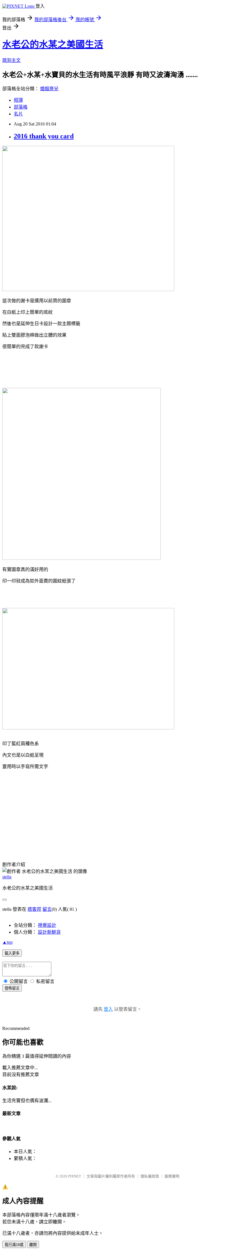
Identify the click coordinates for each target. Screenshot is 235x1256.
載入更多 (12, 953)
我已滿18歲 (14, 1245)
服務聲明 (171, 1176)
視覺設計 (47, 925)
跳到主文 (11, 60)
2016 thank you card (44, 136)
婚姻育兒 (49, 88)
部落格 (21, 107)
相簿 (18, 100)
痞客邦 (34, 909)
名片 (18, 113)
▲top (7, 942)
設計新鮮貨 (49, 932)
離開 (33, 1245)
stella (6, 876)
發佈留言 (12, 988)
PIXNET (74, 1176)
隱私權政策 (149, 1176)
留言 (47, 909)
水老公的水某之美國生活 (52, 44)
